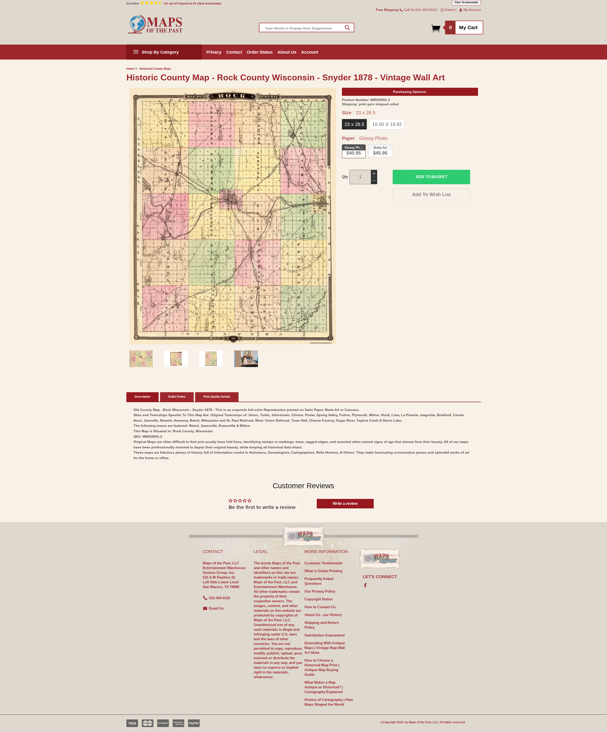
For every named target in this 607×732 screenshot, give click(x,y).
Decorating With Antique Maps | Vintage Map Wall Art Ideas (324, 647)
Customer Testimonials (323, 563)
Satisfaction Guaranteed (324, 635)
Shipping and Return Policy (321, 625)
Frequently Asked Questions (318, 581)
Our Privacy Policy (319, 591)
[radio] (354, 124)
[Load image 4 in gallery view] (246, 358)
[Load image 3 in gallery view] (211, 358)
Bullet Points (176, 396)
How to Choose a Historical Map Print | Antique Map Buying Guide (321, 667)
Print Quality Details (216, 396)
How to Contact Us (320, 607)
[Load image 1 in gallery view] (141, 358)
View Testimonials (466, 2)
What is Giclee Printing (323, 571)
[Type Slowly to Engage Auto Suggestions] (347, 28)
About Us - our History (323, 615)
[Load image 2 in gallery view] (176, 358)
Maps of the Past (420, 722)
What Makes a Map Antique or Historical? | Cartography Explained (323, 687)
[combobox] (306, 27)
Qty (345, 177)
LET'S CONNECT (380, 576)
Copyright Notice (318, 599)
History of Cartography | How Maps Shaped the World (328, 702)
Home (130, 68)
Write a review (345, 504)
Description (142, 396)
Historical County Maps (155, 68)
